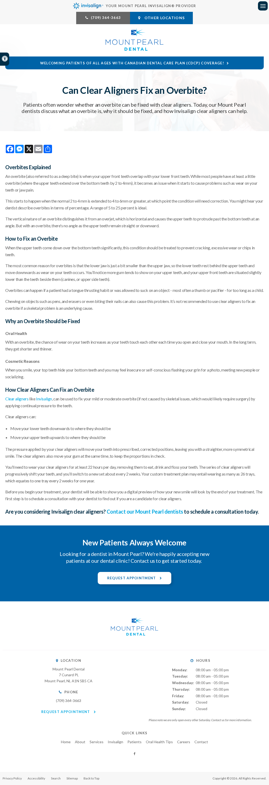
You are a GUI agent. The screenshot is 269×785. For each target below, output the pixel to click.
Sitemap (72, 778)
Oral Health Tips (159, 742)
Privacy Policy (12, 778)
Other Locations (164, 18)
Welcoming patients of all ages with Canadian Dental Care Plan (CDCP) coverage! (132, 63)
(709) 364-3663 (106, 18)
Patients (134, 742)
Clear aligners (16, 398)
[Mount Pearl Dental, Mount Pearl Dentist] (134, 640)
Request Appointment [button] (132, 578)
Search (56, 778)
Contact (201, 742)
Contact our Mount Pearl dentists (145, 511)
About (80, 742)
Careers (183, 742)
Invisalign (44, 398)
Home (66, 742)
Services (97, 742)
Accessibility (36, 778)
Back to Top (91, 778)
